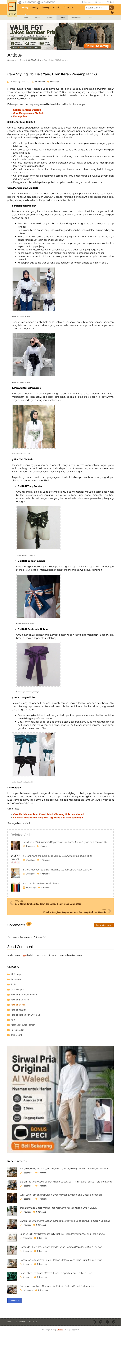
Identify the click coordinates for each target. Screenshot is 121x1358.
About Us (56, 7)
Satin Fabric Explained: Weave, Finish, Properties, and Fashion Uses (56, 1273)
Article (62, 17)
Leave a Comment (103, 925)
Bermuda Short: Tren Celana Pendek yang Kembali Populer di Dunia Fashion (61, 1247)
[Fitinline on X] (114, 1322)
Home (10, 1321)
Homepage (11, 60)
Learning (24, 7)
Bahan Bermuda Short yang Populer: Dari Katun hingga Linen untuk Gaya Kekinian (64, 1168)
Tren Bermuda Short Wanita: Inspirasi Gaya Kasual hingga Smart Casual (58, 1207)
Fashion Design (34, 60)
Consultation (76, 17)
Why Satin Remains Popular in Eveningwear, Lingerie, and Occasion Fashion (61, 1194)
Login (24, 955)
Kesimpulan (20, 116)
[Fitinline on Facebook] (107, 1322)
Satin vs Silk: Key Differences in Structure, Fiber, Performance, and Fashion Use (62, 1233)
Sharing (34, 7)
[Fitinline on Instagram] (101, 1322)
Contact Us (68, 7)
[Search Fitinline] (111, 7)
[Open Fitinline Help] (112, 12)
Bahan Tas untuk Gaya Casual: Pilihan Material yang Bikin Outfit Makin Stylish (61, 1260)
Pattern (50, 17)
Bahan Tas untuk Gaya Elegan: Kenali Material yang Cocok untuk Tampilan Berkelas (65, 1220)
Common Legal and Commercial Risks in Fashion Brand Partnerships (57, 1286)
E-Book (37, 17)
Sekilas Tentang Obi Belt (27, 109)
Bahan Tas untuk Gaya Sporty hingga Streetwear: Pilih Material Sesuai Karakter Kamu (66, 1181)
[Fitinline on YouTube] (94, 1322)
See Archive (14, 1300)
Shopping (45, 7)
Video (26, 17)
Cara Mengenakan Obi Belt (28, 113)
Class (90, 17)
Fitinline (60, 1330)
